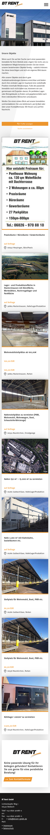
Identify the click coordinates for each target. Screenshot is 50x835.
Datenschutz (8, 828)
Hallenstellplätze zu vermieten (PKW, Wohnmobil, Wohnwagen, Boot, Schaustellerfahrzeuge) (21, 418)
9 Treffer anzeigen (26, 124)
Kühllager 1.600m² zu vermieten (19, 717)
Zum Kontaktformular (20, 779)
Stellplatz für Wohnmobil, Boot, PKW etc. (23, 599)
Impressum (8, 826)
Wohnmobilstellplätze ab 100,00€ (20, 352)
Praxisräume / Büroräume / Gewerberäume (24, 235)
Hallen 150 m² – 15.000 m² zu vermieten (23, 479)
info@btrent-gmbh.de (17, 819)
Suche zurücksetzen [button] (25, 128)
